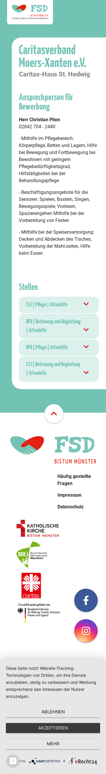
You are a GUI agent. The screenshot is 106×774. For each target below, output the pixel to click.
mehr (53, 743)
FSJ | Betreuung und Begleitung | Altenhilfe (53, 369)
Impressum (69, 495)
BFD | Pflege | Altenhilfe (47, 347)
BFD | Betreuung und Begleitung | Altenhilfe (53, 326)
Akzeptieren (53, 728)
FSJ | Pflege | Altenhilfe (46, 304)
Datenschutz (70, 507)
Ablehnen (53, 712)
